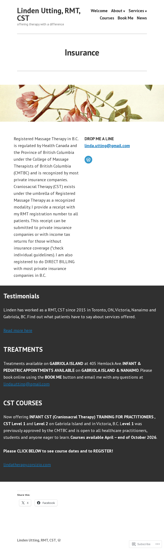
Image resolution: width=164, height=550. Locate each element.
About (116, 11)
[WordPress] (88, 159)
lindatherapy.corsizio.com (27, 464)
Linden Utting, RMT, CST (48, 14)
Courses (107, 17)
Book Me (125, 17)
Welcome (99, 11)
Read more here (17, 330)
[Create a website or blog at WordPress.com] (59, 540)
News (142, 17)
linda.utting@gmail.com (107, 145)
